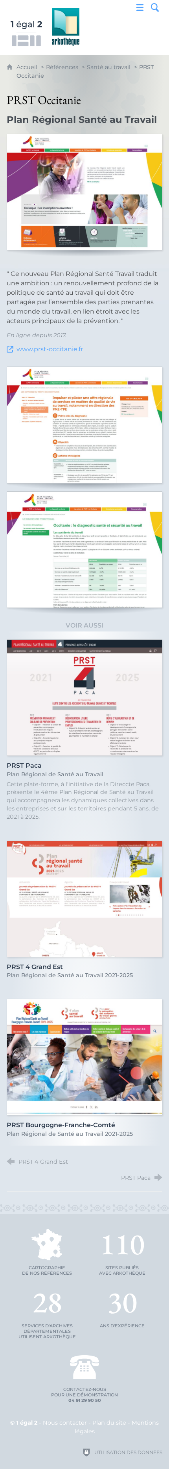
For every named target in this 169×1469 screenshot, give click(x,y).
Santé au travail (108, 67)
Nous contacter (65, 1422)
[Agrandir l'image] (84, 192)
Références (62, 67)
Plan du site (109, 1422)
